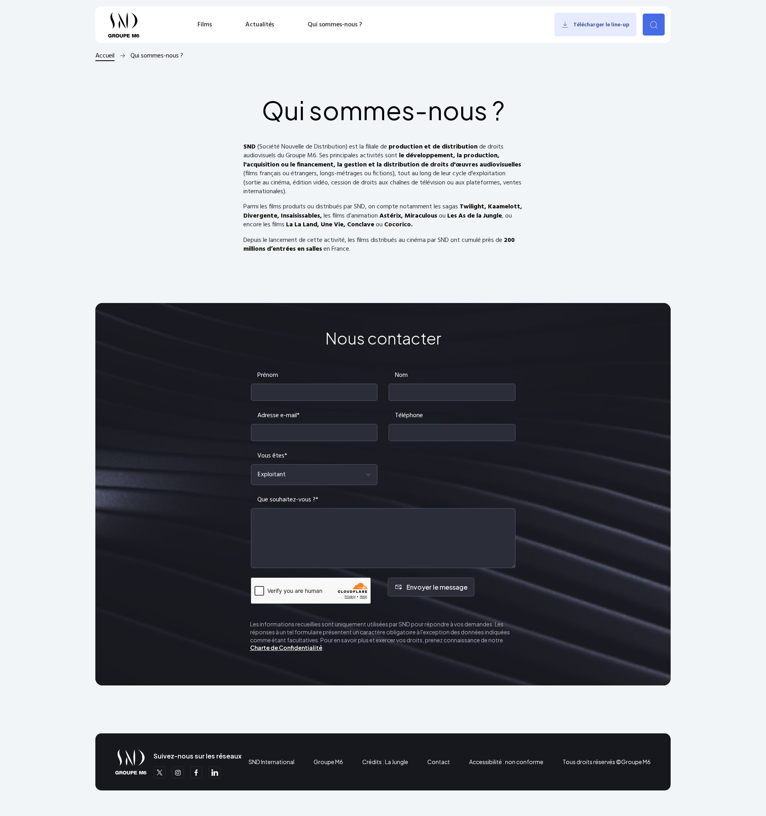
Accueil (105, 56)
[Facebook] (196, 772)
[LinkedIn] (215, 772)
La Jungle (396, 761)
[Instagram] (178, 772)
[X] (160, 772)
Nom (401, 375)
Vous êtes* (272, 456)
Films (204, 25)
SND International (271, 761)
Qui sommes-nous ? (335, 25)
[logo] (123, 25)
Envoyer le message (437, 587)
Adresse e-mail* (278, 415)
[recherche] (654, 25)
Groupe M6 (328, 761)
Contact (438, 761)
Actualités (259, 25)
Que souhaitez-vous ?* (287, 500)
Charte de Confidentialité (286, 647)
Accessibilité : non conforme (506, 761)
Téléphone (409, 415)
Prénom (267, 375)
